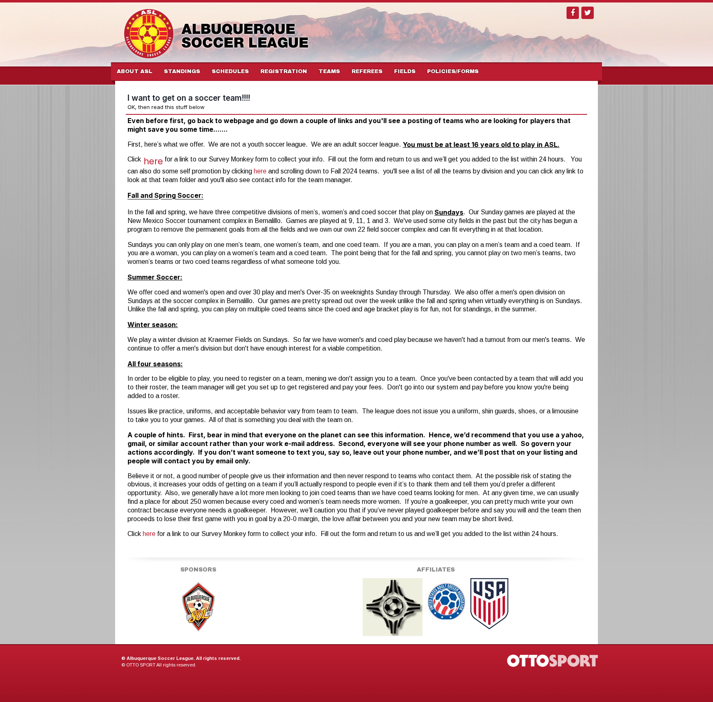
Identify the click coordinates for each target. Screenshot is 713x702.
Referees (367, 71)
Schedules (230, 71)
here (153, 161)
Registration (283, 71)
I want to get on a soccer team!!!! (188, 98)
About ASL (134, 71)
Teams (329, 71)
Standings (182, 71)
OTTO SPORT (141, 664)
